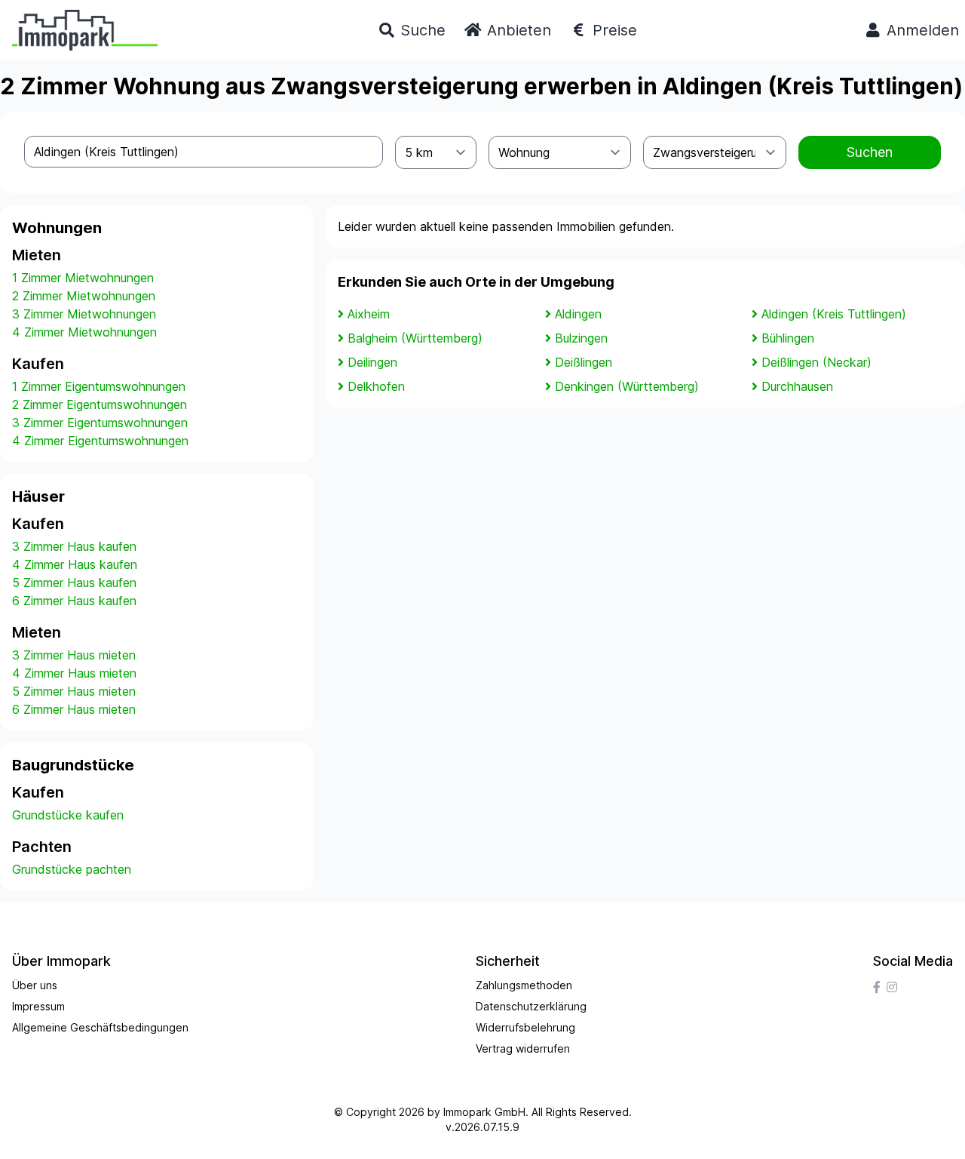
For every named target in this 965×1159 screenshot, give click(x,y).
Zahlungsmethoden (524, 985)
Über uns (34, 985)
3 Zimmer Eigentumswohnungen (100, 422)
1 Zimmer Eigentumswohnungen (98, 386)
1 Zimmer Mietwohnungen (83, 277)
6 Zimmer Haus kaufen (74, 600)
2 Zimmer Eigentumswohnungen (99, 404)
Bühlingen (787, 338)
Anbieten (516, 30)
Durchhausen (797, 386)
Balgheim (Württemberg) (415, 338)
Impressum (38, 1006)
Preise (612, 30)
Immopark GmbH (484, 1111)
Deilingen (372, 362)
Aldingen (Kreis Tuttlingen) (833, 313)
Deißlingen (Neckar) (816, 362)
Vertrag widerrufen (523, 1048)
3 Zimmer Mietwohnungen (84, 313)
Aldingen (578, 313)
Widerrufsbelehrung (525, 1027)
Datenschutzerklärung (531, 1006)
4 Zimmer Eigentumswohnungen (100, 440)
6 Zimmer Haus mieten (74, 709)
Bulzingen (581, 338)
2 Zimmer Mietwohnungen (83, 295)
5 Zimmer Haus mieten (74, 691)
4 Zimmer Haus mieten (74, 673)
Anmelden (920, 30)
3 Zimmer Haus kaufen (74, 546)
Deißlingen (583, 362)
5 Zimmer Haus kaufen (74, 582)
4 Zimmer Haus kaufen (74, 564)
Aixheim (369, 313)
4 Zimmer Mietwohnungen (84, 332)
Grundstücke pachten (71, 869)
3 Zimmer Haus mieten (74, 655)
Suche (421, 30)
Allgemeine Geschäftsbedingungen (100, 1027)
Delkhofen (376, 386)
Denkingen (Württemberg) (627, 386)
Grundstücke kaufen (68, 814)
